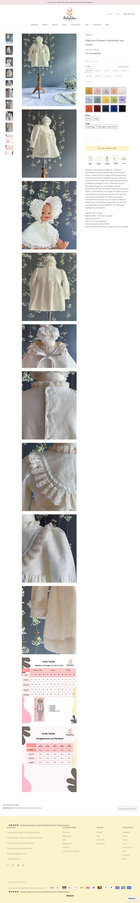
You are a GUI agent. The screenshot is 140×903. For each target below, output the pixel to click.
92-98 (89, 76)
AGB (64, 840)
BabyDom (25, 888)
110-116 (118, 76)
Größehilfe (101, 840)
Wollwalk (34, 25)
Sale (86, 25)
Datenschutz (68, 844)
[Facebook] (91, 61)
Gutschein (97, 25)
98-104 (98, 76)
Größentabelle (123, 66)
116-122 (90, 82)
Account (110, 14)
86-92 (124, 71)
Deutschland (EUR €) (17, 882)
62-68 (89, 71)
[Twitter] (94, 61)
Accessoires (75, 25)
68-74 (97, 71)
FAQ (98, 836)
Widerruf (66, 847)
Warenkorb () (129, 14)
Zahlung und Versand (71, 851)
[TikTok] (23, 865)
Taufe (64, 25)
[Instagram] (13, 865)
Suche (118, 14)
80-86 (115, 71)
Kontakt (99, 832)
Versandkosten (95, 53)
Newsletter (101, 844)
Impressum (67, 836)
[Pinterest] (97, 61)
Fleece (54, 25)
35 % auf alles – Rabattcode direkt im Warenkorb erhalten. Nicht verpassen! (70, 2)
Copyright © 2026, (15, 888)
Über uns (66, 832)
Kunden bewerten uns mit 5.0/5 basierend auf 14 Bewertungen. (45, 825)
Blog (107, 25)
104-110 (108, 76)
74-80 (106, 71)
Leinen (45, 25)
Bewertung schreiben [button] (127, 809)
